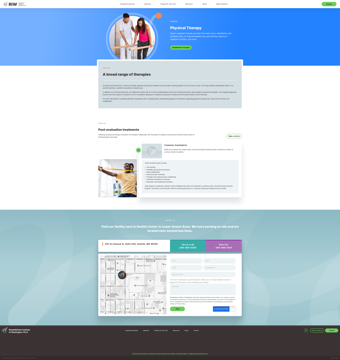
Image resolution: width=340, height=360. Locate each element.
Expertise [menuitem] (147, 4)
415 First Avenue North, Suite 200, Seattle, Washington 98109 (153, 353)
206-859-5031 (224, 247)
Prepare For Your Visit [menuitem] (168, 4)
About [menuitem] (204, 4)
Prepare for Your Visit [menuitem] (161, 330)
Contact (329, 4)
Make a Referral (317, 330)
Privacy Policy (334, 358)
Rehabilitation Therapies (181, 47)
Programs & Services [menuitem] (127, 4)
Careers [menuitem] (196, 330)
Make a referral (234, 136)
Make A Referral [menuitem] (222, 4)
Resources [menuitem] (189, 4)
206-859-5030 (187, 247)
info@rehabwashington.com (198, 353)
